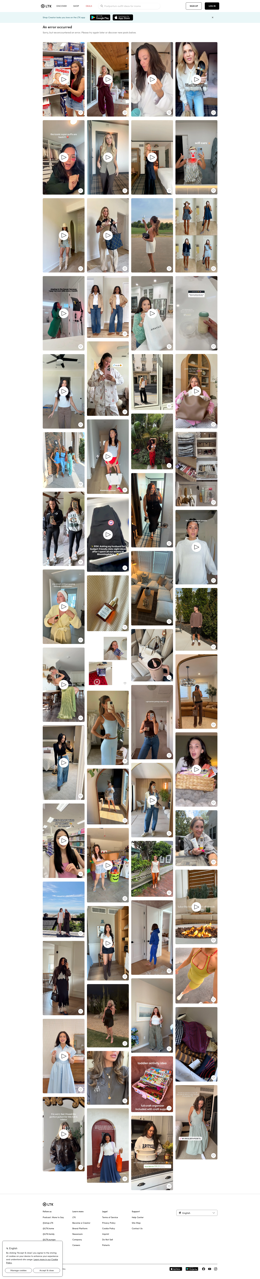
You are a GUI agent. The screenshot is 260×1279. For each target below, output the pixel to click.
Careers (76, 1245)
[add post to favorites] (80, 112)
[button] (196, 1213)
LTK (74, 1217)
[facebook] (203, 1269)
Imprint (105, 1234)
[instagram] (215, 1269)
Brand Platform (79, 1228)
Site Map (136, 1223)
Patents (106, 1245)
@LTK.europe (49, 1239)
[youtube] (209, 1269)
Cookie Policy (108, 1228)
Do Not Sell (107, 1239)
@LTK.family (48, 1234)
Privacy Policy (108, 1223)
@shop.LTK (48, 1223)
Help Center (138, 1217)
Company (77, 1239)
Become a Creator (81, 1223)
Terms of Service (110, 1217)
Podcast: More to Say (53, 1217)
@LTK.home (48, 1228)
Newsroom (77, 1234)
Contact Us (137, 1228)
